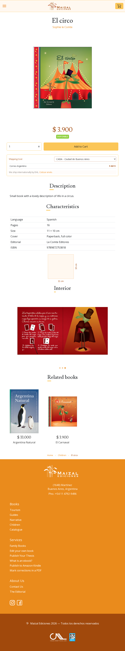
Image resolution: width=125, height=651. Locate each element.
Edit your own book (22, 551)
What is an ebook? (21, 560)
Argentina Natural (24, 442)
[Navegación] (4, 6)
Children (62, 455)
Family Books (18, 546)
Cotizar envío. (46, 172)
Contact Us (16, 586)
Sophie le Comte (62, 27)
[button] (119, 6)
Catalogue (16, 529)
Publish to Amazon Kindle (25, 565)
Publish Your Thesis (22, 555)
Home (50, 455)
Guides (14, 515)
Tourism (15, 510)
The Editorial (17, 591)
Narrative (15, 520)
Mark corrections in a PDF (25, 570)
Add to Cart (81, 146)
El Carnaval (62, 442)
